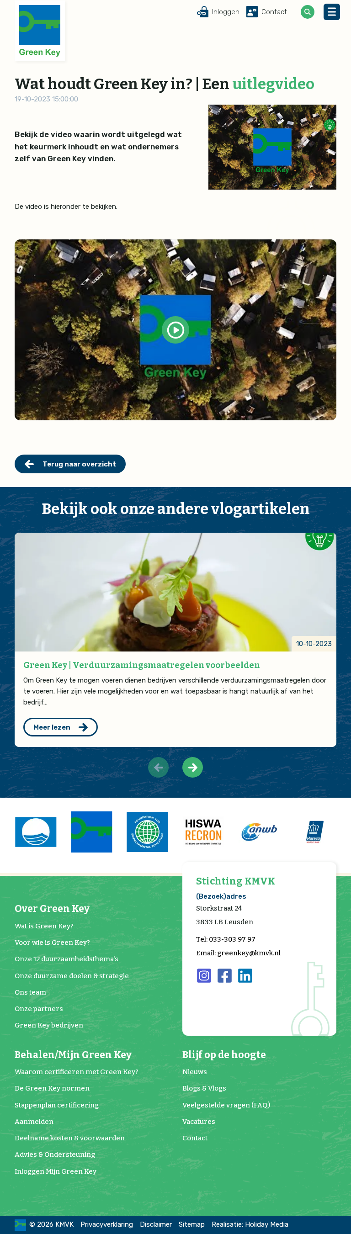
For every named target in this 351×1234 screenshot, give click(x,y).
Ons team (30, 992)
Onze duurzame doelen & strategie (72, 976)
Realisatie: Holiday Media (250, 1224)
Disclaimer (156, 1224)
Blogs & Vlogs (204, 1088)
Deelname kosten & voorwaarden (70, 1138)
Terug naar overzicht (79, 464)
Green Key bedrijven (49, 1025)
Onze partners (39, 1009)
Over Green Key (52, 909)
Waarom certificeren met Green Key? (76, 1072)
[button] (192, 767)
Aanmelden (34, 1121)
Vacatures (198, 1121)
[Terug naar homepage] (39, 31)
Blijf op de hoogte (224, 1055)
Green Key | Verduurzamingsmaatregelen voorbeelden (141, 665)
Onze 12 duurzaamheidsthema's (66, 959)
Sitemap (192, 1224)
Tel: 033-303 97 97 (225, 939)
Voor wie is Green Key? (52, 942)
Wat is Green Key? (44, 926)
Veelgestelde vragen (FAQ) (226, 1105)
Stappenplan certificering (57, 1105)
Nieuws (194, 1072)
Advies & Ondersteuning (55, 1154)
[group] (36, 831)
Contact (194, 1138)
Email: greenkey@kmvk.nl (238, 953)
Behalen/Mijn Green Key (73, 1055)
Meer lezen (51, 727)
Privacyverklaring (106, 1224)
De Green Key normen (52, 1088)
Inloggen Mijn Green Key (55, 1171)
